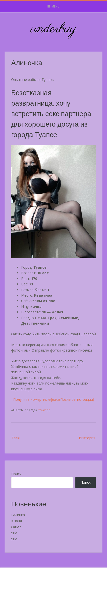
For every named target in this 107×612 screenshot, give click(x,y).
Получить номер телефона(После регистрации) (53, 399)
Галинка (18, 514)
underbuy (53, 29)
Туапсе (44, 410)
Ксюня (16, 520)
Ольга (16, 527)
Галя (16, 437)
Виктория (87, 437)
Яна (14, 533)
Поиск (16, 473)
